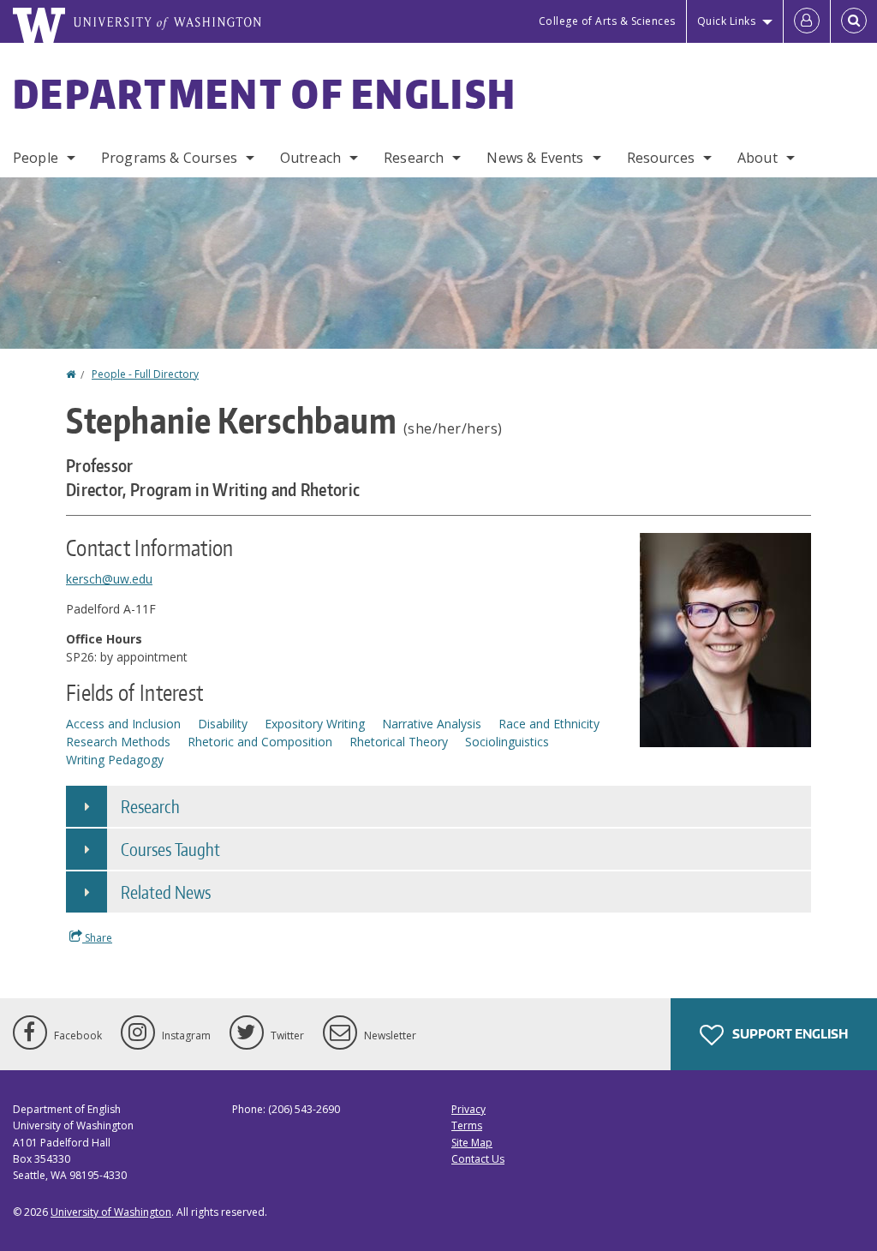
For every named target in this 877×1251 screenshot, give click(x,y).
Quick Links (726, 21)
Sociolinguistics (507, 741)
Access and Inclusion (123, 723)
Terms (466, 1125)
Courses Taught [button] (170, 849)
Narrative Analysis (431, 723)
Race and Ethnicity (549, 723)
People (35, 157)
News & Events (534, 157)
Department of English (264, 93)
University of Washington (111, 1212)
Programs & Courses (169, 157)
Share (97, 938)
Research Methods (118, 741)
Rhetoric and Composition (260, 741)
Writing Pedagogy (115, 759)
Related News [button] (166, 892)
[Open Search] (854, 21)
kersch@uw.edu (109, 579)
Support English (789, 1034)
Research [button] (150, 806)
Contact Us (477, 1159)
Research (414, 157)
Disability (223, 723)
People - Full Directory (145, 374)
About (757, 157)
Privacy (468, 1109)
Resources (661, 157)
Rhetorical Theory (398, 741)
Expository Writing (315, 723)
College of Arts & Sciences (607, 21)
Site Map (471, 1142)
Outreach (310, 157)
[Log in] (807, 21)
